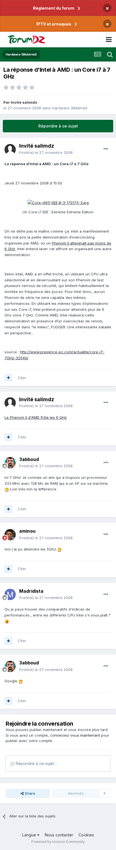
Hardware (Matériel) (69, 108)
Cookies (86, 834)
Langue (29, 834)
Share (29, 793)
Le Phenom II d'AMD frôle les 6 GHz (36, 417)
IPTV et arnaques (53, 24)
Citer (22, 377)
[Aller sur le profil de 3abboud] (10, 462)
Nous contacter (59, 834)
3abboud (29, 459)
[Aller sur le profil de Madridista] (10, 594)
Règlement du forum (53, 8)
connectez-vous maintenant (75, 735)
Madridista (31, 591)
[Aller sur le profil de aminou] (10, 534)
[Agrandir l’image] (58, 202)
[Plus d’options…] (105, 149)
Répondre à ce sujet (58, 126)
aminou (27, 531)
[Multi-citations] (8, 378)
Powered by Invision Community (58, 842)
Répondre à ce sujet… (36, 763)
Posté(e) (46, 152)
